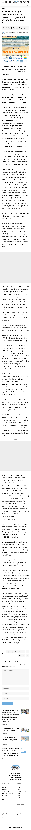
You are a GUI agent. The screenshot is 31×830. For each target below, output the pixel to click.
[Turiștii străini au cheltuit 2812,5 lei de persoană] (25, 729)
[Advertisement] (15, 267)
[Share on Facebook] (6, 27)
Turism (3, 8)
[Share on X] (8, 27)
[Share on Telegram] (27, 651)
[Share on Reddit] (23, 651)
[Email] (19, 27)
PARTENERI (20, 804)
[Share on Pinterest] (11, 27)
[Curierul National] (15, 1)
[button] (3, 5)
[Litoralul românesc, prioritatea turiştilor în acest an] (25, 738)
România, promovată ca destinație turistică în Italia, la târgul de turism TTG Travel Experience (10, 752)
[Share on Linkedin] (17, 27)
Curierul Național (12, 32)
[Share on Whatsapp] (14, 27)
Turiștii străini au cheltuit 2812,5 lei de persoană (10, 729)
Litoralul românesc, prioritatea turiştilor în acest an (10, 739)
